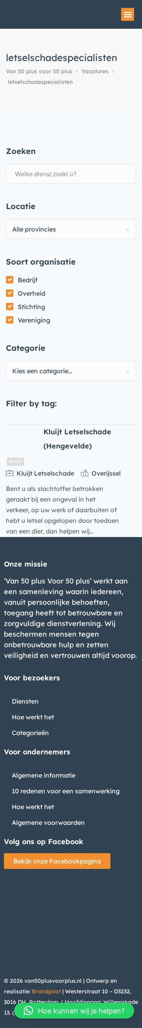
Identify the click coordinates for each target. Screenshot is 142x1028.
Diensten (25, 701)
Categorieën (30, 733)
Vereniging (34, 320)
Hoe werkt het (33, 717)
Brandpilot (46, 991)
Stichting (31, 306)
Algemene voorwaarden (48, 822)
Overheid (31, 293)
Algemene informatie (43, 775)
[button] (127, 14)
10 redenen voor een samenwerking (66, 791)
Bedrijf (27, 279)
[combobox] (71, 229)
